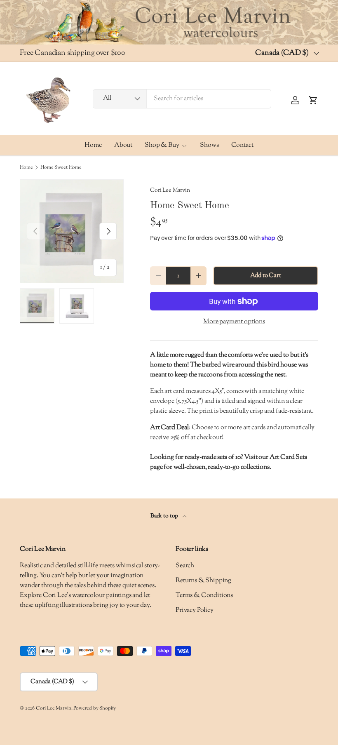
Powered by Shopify (94, 708)
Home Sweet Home (61, 167)
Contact (242, 145)
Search (185, 566)
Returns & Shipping (203, 580)
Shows (209, 145)
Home (92, 145)
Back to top (164, 516)
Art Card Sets (288, 457)
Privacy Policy (195, 610)
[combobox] (182, 98)
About (123, 145)
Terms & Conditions (204, 595)
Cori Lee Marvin (170, 190)
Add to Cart (265, 275)
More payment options (234, 322)
